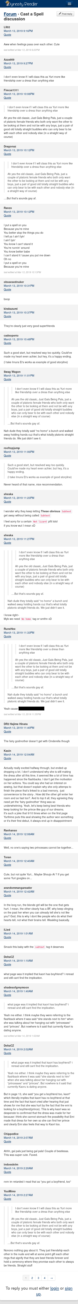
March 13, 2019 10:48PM (19, 339)
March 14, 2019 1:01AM (18, 933)
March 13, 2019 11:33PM (19, 632)
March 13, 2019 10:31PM (19, 285)
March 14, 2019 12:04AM (19, 754)
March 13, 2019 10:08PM (19, 94)
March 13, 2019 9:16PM (18, 31)
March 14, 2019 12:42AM (19, 891)
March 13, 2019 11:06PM (19, 452)
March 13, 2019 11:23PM (19, 498)
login (54, 1288)
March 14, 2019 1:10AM (18, 960)
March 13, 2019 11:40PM (19, 727)
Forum (10, 14)
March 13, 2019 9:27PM (18, 63)
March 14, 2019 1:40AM (18, 991)
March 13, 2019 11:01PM (19, 375)
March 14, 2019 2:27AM (18, 1195)
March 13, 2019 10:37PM (19, 312)
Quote (7, 34)
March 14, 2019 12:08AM (19, 834)
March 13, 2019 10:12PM (19, 150)
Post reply (66, 13)
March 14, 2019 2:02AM (18, 1049)
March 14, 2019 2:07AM (18, 1137)
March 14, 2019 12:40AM (19, 861)
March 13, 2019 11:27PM (19, 539)
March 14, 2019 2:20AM (18, 1168)
